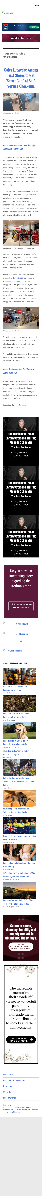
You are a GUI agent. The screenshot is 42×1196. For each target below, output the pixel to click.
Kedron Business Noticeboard (14, 1080)
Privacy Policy (7, 1107)
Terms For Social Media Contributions (27, 1110)
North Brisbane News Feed (16, 663)
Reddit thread (18, 277)
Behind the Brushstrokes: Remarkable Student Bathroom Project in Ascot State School (18, 781)
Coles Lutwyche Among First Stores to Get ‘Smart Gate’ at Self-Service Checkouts (21, 78)
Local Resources (9, 1086)
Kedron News (8, 1074)
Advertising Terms (8, 1110)
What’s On (7, 1092)
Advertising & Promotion (13, 1112)
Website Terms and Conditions (22, 1107)
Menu (36, 6)
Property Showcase (10, 1097)
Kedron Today (7, 1105)
